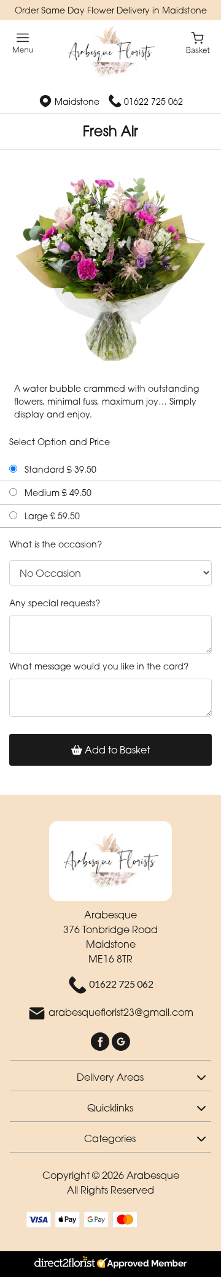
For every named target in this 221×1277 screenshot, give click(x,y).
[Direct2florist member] (110, 1264)
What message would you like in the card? (98, 666)
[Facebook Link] (101, 1040)
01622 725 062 (153, 101)
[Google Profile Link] (121, 1040)
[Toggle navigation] (23, 43)
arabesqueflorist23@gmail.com (120, 1012)
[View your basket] (198, 42)
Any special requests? (54, 603)
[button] (110, 1075)
